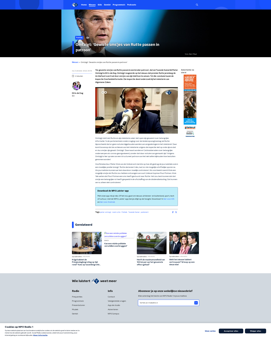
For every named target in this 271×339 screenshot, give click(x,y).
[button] (197, 5)
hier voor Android (107, 202)
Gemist (107, 5)
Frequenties (77, 297)
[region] (136, 110)
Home (84, 5)
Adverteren (113, 310)
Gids (100, 5)
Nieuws (92, 5)
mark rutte (116, 212)
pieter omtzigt (105, 212)
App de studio (114, 305)
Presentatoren (78, 305)
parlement (145, 212)
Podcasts (131, 5)
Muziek (75, 310)
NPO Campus (113, 314)
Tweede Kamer (134, 212)
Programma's (119, 5)
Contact (111, 297)
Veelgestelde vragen (117, 301)
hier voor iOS (168, 199)
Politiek (124, 212)
